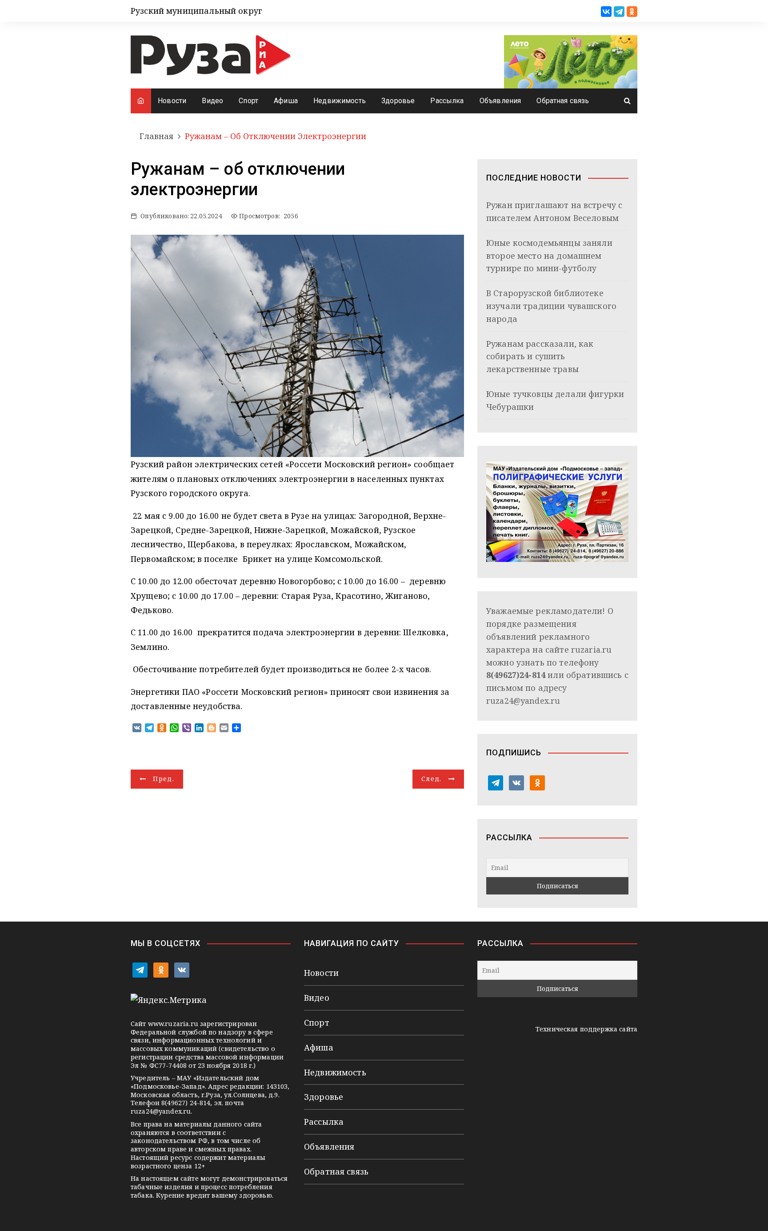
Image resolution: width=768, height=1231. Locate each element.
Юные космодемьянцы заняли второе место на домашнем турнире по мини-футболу (549, 255)
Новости (172, 100)
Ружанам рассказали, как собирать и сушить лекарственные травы (539, 356)
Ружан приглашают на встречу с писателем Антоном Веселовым (554, 211)
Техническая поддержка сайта (586, 1029)
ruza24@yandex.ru (523, 700)
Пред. (163, 778)
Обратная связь (562, 100)
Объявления (500, 100)
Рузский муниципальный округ (196, 10)
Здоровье (398, 100)
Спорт (248, 100)
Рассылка (447, 100)
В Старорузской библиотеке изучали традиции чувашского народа (551, 306)
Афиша (286, 100)
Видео (212, 100)
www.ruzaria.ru (173, 1023)
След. (431, 778)
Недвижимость (339, 100)
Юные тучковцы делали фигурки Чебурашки (555, 400)
